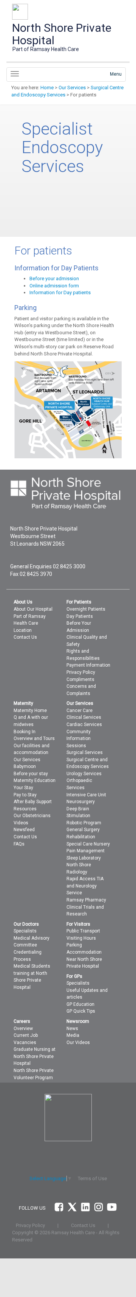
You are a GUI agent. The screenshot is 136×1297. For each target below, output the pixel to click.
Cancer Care (79, 710)
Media (72, 1035)
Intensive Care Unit (86, 794)
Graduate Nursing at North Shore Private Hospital (35, 1056)
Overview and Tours (34, 738)
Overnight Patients (85, 609)
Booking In (25, 731)
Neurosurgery (80, 801)
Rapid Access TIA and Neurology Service (85, 885)
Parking (74, 945)
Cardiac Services (84, 724)
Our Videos (78, 1042)
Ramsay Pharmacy (86, 900)
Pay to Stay (25, 794)
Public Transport (83, 931)
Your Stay (23, 787)
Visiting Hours (81, 938)
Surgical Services (84, 752)
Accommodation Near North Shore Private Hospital (84, 959)
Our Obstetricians (32, 815)
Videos (21, 822)
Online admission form (54, 286)
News (72, 1028)
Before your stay (31, 773)
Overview (23, 1028)
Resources (25, 808)
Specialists (25, 931)
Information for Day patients (60, 292)
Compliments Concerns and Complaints (81, 686)
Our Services (72, 87)
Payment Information (88, 665)
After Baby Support (33, 801)
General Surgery (83, 829)
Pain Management (85, 850)
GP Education (80, 1004)
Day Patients (79, 616)
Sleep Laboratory (83, 858)
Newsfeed (24, 829)
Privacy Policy (80, 672)
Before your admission (54, 278)
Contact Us (25, 637)
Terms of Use (92, 1178)
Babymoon (25, 766)
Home (47, 87)
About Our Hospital (33, 609)
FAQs (19, 844)
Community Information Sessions (78, 738)
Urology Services (84, 773)
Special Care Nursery (88, 844)
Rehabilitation (80, 836)
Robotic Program (83, 822)
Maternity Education (35, 780)
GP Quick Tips (80, 1011)
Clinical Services (83, 717)
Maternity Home (30, 710)
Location (23, 630)
